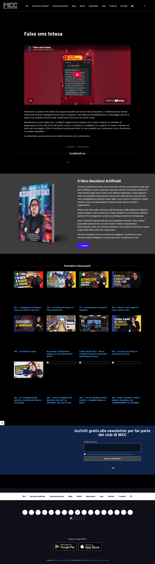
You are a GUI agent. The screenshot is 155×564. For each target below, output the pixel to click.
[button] (143, 6)
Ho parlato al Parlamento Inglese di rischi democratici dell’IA (60, 354)
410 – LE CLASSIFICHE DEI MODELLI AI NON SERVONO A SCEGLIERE (28, 400)
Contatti (123, 6)
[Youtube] (31, 512)
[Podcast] (97, 512)
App (104, 6)
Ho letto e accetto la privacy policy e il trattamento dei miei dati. (109, 454)
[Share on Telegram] (86, 161)
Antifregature (84, 147)
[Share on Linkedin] (74, 161)
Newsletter (93, 6)
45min (82, 6)
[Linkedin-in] (24, 512)
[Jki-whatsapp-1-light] (77, 512)
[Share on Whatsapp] (68, 161)
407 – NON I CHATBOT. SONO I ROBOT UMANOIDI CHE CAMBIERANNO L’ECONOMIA (126, 400)
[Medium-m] (130, 512)
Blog (74, 6)
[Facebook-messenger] (84, 512)
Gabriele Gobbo (92, 560)
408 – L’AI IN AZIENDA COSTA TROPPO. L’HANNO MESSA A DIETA (93, 400)
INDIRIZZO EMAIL (90, 442)
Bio (27, 6)
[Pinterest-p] (103, 512)
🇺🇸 (132, 6)
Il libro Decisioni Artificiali (99, 181)
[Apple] (57, 512)
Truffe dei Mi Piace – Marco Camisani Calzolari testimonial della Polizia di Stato (93, 354)
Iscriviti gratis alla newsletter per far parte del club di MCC (112, 433)
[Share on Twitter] (80, 161)
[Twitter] (117, 512)
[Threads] (123, 512)
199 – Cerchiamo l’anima (25, 351)
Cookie (107, 560)
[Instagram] (44, 512)
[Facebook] (38, 512)
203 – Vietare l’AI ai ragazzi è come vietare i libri (125, 309)
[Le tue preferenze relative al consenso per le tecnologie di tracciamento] (2, 423)
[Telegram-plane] (71, 512)
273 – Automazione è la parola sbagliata (93, 309)
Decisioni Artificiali (40, 6)
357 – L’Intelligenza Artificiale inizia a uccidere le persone (27, 309)
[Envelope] (90, 512)
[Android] (64, 512)
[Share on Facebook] (62, 161)
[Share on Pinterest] (93, 161)
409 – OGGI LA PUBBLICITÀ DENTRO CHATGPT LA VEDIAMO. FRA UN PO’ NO (59, 400)
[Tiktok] (51, 512)
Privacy (100, 560)
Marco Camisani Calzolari (61, 560)
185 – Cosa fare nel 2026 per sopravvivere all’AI (125, 353)
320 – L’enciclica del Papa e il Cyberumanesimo (60, 309)
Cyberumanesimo (60, 6)
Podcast (113, 6)
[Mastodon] (110, 512)
